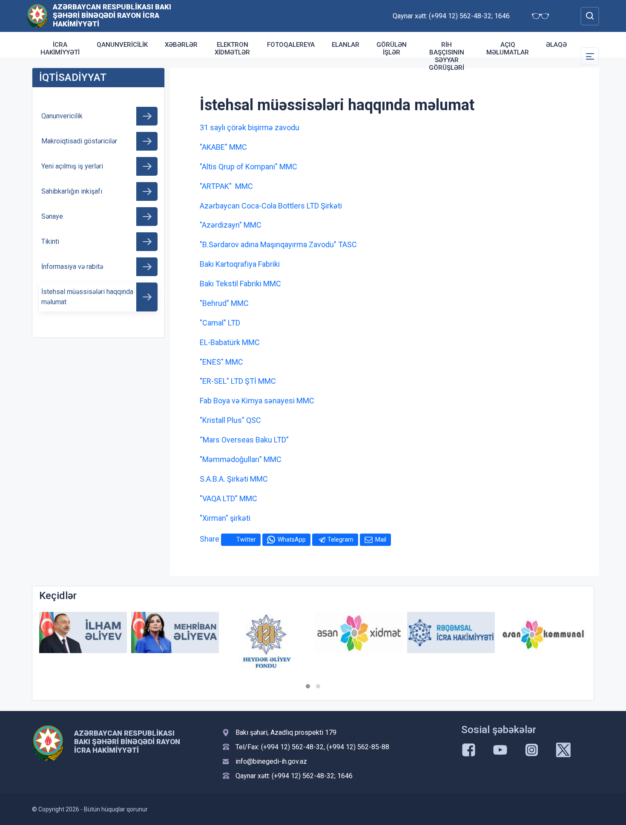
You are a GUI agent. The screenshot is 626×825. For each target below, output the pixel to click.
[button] (308, 686)
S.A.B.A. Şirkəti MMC (234, 478)
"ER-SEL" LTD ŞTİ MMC (238, 381)
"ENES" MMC (221, 361)
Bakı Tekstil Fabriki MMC (240, 283)
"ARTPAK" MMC (226, 186)
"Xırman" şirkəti (225, 518)
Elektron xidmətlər (232, 48)
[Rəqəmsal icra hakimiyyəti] (451, 632)
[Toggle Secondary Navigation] (589, 56)
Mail (380, 539)
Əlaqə (556, 45)
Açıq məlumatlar (507, 48)
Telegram (340, 539)
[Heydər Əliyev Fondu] (267, 641)
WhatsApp (292, 539)
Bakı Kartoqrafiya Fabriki (240, 264)
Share (209, 538)
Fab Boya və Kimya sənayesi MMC (257, 400)
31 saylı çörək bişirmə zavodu (249, 127)
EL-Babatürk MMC (230, 342)
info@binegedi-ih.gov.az (271, 761)
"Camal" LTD (220, 322)
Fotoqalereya (291, 45)
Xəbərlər (181, 45)
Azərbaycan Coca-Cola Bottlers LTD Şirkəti (271, 205)
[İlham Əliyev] (83, 632)
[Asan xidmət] (359, 632)
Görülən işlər (391, 48)
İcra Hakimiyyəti (60, 48)
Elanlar (345, 45)
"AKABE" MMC (223, 147)
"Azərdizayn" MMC (230, 224)
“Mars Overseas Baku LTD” (244, 439)
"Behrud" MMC (224, 303)
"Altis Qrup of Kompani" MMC (248, 166)
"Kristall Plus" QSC (230, 420)
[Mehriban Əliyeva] (175, 632)
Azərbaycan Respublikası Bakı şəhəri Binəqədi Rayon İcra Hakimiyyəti (112, 15)
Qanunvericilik (122, 45)
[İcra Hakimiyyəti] (37, 15)
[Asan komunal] (543, 632)
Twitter (246, 539)
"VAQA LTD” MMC (228, 498)
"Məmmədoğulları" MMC (240, 459)
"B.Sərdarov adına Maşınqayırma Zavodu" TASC (278, 244)
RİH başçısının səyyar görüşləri (446, 56)
